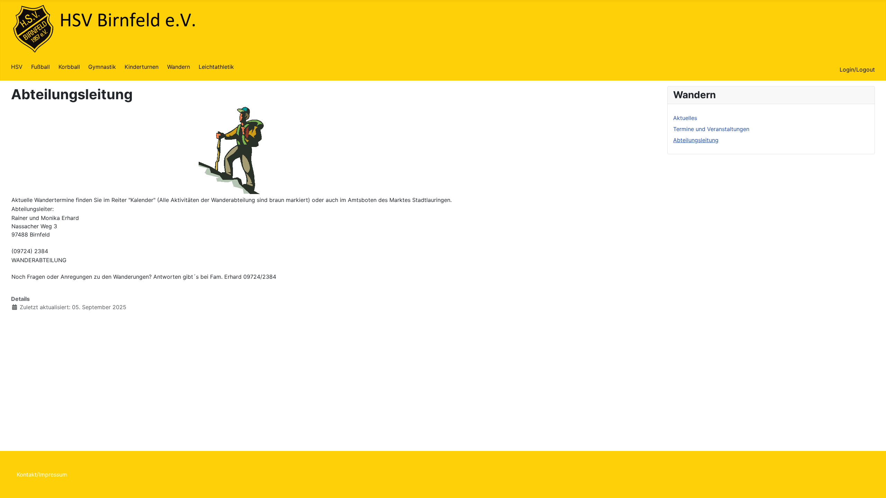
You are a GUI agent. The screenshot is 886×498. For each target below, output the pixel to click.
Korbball (69, 66)
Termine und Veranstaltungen (711, 129)
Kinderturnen (142, 66)
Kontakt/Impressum (42, 474)
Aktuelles (685, 117)
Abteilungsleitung (695, 140)
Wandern (178, 66)
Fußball (40, 66)
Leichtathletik (216, 66)
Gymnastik (102, 66)
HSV (16, 66)
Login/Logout (857, 69)
